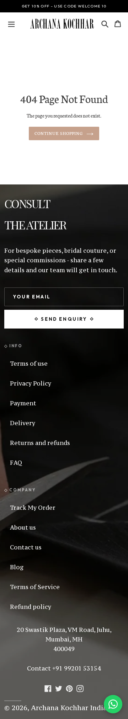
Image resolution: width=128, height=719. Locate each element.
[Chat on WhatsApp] (113, 704)
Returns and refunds (40, 443)
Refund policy (30, 607)
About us (23, 527)
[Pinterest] (69, 687)
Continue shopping (58, 133)
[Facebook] (48, 687)
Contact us (26, 547)
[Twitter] (58, 687)
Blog (17, 567)
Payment (23, 403)
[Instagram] (80, 687)
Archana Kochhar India (69, 707)
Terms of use (29, 363)
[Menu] (11, 23)
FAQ (16, 463)
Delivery (22, 423)
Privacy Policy (30, 383)
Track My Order (32, 508)
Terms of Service (35, 587)
